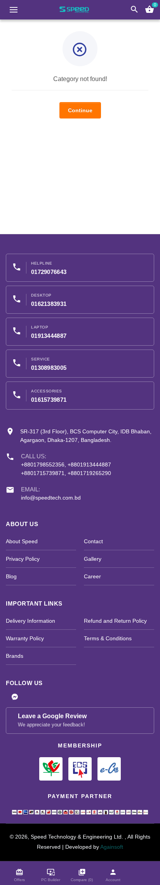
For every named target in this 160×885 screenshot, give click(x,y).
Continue (80, 110)
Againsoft (111, 847)
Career (92, 576)
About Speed (22, 541)
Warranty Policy (25, 638)
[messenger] (15, 697)
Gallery (92, 559)
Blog (11, 576)
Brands (14, 656)
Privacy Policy (23, 559)
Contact (93, 541)
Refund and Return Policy (115, 621)
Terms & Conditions (108, 638)
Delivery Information (30, 621)
